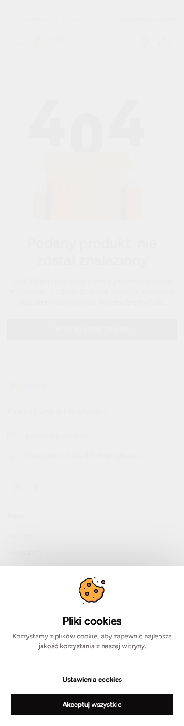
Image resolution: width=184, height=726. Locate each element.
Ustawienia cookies (92, 680)
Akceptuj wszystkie (92, 705)
